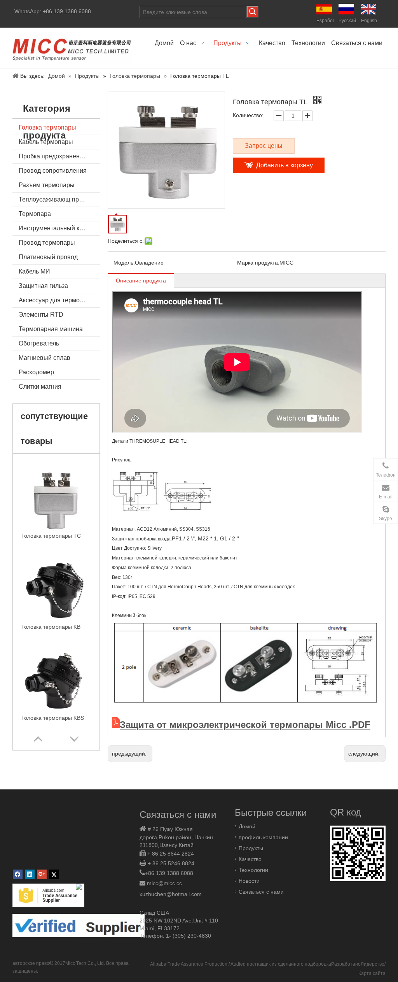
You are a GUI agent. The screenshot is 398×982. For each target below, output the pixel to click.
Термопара (35, 213)
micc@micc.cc (164, 883)
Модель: (124, 263)
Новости (249, 881)
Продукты (251, 848)
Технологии (253, 870)
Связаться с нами (261, 892)
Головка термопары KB (50, 627)
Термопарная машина (51, 329)
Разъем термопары (47, 185)
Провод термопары (47, 242)
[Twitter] (54, 874)
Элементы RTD (41, 314)
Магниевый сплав (44, 357)
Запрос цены (264, 145)
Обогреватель (39, 343)
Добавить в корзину (284, 165)
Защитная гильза (43, 285)
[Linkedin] (30, 874)
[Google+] (42, 874)
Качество (250, 859)
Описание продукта (141, 280)
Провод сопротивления (53, 170)
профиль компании (263, 837)
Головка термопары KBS (52, 718)
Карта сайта (372, 973)
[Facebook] (18, 874)
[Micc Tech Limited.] (72, 47)
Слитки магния (40, 386)
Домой (247, 826)
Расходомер (36, 372)
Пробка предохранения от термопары (59, 156)
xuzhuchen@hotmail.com (171, 894)
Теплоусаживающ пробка (55, 199)
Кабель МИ (34, 271)
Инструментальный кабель (57, 228)
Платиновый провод (48, 257)
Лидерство (372, 964)
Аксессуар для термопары (57, 300)
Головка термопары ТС (51, 536)
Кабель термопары (46, 142)
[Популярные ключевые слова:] (252, 12)
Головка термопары (47, 127)
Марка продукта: (258, 263)
